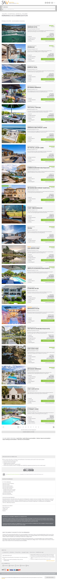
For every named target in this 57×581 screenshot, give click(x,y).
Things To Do (5, 508)
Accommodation (11, 13)
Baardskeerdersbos (6, 499)
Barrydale (13, 499)
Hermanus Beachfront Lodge (37, 127)
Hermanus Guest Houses (8, 485)
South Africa (4, 13)
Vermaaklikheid (47, 501)
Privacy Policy (17, 552)
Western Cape (18, 13)
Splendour (30, 47)
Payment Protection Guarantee (13, 474)
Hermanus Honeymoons (7, 494)
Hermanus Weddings (7, 493)
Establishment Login (40, 552)
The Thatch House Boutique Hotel (38, 329)
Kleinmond (36, 500)
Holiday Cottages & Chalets (9, 490)
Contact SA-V (6, 552)
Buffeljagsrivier (26, 499)
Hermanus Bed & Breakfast (8, 487)
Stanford (20, 501)
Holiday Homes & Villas (8, 491)
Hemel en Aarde (30, 146)
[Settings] (49, 3)
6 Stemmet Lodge (32, 409)
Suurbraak (30, 501)
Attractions (5, 509)
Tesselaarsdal (41, 501)
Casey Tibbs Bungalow (34, 208)
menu (52, 3)
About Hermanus (6, 507)
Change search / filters (28, 431)
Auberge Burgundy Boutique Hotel (39, 168)
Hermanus (29, 25)
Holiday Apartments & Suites (9, 489)
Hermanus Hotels (6, 484)
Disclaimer (12, 552)
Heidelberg (21, 500)
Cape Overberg (24, 13)
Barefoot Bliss (32, 67)
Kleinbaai (32, 500)
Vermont (4, 502)
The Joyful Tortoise (34, 107)
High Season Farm (33, 248)
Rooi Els (12, 501)
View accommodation (48, 59)
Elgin (43, 499)
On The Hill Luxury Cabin (35, 148)
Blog (28, 565)
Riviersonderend (7, 501)
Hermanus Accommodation (23, 439)
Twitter (17, 565)
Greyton (12, 500)
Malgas (40, 500)
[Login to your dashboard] (47, 3)
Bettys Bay (17, 499)
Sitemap (3, 578)
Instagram (12, 565)
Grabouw (9, 500)
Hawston (16, 500)
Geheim (29, 228)
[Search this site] (45, 3)
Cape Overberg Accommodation (10, 439)
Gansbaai (5, 500)
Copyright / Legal (25, 552)
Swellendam (35, 501)
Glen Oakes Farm (32, 349)
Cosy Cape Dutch (33, 389)
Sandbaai (29, 267)
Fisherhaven (46, 499)
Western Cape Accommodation (43, 438)
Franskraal (51, 499)
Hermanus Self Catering (7, 488)
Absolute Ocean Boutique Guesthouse (40, 268)
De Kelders (40, 499)
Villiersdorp (9, 502)
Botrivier (21, 499)
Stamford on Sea (33, 288)
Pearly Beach (47, 500)
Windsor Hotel (32, 27)
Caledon (31, 499)
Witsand (13, 502)
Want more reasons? (50, 560)
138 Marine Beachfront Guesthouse (39, 188)
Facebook (6, 565)
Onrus (28, 226)
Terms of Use (32, 552)
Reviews (4, 510)
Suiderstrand (25, 501)
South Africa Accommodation (29, 438)
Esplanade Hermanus (34, 369)
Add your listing (49, 577)
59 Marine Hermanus (34, 87)
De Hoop (35, 499)
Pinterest (23, 565)
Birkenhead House (33, 308)
